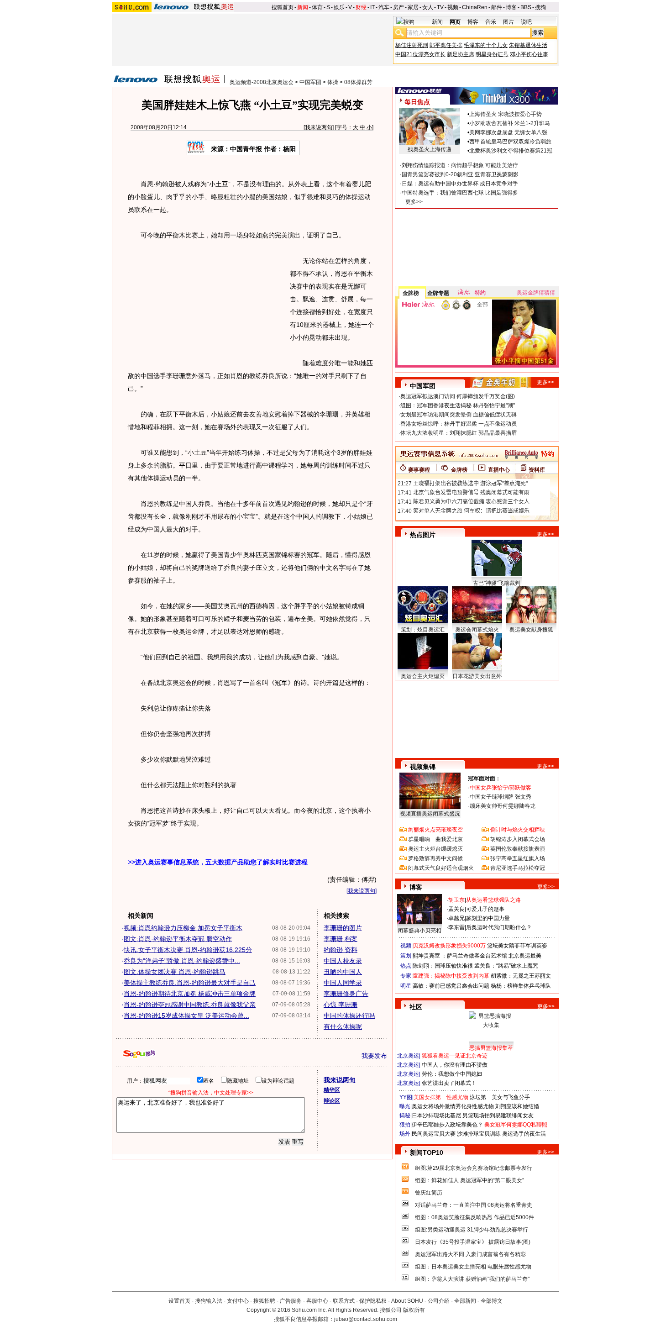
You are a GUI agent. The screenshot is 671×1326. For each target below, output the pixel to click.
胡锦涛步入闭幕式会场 (517, 839)
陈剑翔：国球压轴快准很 (443, 966)
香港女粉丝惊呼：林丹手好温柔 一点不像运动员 (458, 424)
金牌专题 (438, 293)
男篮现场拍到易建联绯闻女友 (498, 1115)
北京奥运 (408, 1055)
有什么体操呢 (343, 1026)
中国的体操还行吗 (349, 1015)
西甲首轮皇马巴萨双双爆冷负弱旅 (510, 141)
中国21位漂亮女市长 (420, 54)
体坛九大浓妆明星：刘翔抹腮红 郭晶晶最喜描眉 (458, 433)
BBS (525, 7)
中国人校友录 (343, 960)
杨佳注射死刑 (411, 45)
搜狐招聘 (264, 1301)
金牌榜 (411, 293)
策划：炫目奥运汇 (423, 629)
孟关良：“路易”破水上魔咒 (506, 966)
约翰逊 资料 (340, 949)
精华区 (332, 1090)
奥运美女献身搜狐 (531, 629)
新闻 (302, 7)
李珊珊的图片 (343, 927)
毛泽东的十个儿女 (486, 45)
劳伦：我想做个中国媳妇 (452, 1074)
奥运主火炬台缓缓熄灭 (435, 849)
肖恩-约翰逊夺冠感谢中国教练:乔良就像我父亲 (190, 1004)
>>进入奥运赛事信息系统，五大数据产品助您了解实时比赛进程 (218, 862)
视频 (452, 7)
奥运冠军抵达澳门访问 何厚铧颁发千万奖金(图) (457, 396)
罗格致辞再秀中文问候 (435, 858)
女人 (427, 7)
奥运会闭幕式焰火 (477, 629)
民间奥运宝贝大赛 (434, 1134)
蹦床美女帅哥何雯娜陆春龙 (502, 806)
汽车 (383, 7)
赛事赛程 (419, 470)
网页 (455, 22)
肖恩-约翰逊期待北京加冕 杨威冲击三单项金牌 (190, 993)
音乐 (490, 22)
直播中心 (499, 470)
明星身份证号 (492, 54)
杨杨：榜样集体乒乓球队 (521, 986)
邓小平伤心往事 (529, 54)
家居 (413, 7)
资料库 (537, 470)
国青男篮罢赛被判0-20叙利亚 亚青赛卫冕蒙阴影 (460, 174)
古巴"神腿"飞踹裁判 (496, 583)
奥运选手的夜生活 (524, 1134)
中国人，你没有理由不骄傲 (455, 1065)
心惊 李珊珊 (340, 1004)
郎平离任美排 (446, 45)
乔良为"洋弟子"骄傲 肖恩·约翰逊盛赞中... (182, 960)
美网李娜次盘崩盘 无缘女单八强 (508, 132)
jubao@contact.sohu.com (365, 1319)
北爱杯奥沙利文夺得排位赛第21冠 (510, 150)
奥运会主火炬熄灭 (423, 676)
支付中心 (238, 1301)
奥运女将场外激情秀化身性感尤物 (453, 1106)
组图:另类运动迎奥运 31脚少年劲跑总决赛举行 (471, 1229)
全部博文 (492, 1301)
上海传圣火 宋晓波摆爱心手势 (505, 114)
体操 (332, 82)
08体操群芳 (358, 82)
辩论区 (332, 1101)
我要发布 (374, 1055)
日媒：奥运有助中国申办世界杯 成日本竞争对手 (460, 183)
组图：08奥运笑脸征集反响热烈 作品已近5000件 (474, 1217)
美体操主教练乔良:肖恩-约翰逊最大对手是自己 (190, 982)
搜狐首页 (283, 7)
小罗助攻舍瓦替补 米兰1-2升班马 (509, 123)
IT (372, 7)
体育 (317, 7)
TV (440, 7)
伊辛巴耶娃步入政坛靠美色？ (447, 1124)
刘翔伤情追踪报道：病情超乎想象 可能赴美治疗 (460, 165)
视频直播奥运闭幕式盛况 (430, 813)
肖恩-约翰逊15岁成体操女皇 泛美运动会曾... (186, 1015)
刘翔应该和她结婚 (517, 1106)
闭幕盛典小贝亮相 (419, 930)
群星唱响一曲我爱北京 (435, 839)
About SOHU (407, 1301)
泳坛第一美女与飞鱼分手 (500, 1097)
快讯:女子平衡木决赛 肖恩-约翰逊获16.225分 (188, 949)
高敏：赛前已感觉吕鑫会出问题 (451, 986)
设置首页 (179, 1301)
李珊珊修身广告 (346, 993)
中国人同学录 (343, 982)
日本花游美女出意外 (477, 676)
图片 (508, 22)
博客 (511, 7)
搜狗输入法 (208, 1301)
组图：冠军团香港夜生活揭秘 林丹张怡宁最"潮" (457, 405)
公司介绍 (439, 1301)
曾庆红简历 (428, 1192)
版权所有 (414, 1310)
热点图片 (422, 534)
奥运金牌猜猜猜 (536, 292)
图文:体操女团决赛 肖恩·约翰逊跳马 (174, 971)
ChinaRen (475, 7)
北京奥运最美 (524, 955)
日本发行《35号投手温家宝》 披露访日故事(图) (472, 1242)
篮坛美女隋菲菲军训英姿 (517, 945)
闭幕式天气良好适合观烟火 (441, 868)
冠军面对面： (484, 778)
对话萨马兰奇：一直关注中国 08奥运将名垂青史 (473, 1205)
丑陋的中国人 (343, 971)
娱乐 (339, 7)
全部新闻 (465, 1301)
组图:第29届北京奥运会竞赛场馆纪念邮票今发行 (473, 1168)
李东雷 (456, 927)
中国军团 (310, 82)
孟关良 (456, 909)
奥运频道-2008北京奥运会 (262, 82)
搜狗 (540, 7)
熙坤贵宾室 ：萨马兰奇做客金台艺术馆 (460, 955)
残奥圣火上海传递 (429, 149)
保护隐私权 (373, 1301)
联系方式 (344, 1301)
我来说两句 (318, 127)
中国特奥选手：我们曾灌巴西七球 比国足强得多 (460, 192)
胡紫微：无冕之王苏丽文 (521, 976)
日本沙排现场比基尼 (436, 1115)
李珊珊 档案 (340, 938)
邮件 (496, 7)
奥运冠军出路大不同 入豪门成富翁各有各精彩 (470, 1254)
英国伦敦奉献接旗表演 (517, 849)
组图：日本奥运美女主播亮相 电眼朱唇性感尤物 (473, 1266)
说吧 (526, 22)
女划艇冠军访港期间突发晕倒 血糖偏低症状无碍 (458, 414)
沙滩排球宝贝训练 (479, 1134)
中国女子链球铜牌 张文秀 (500, 797)
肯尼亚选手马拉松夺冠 (517, 868)
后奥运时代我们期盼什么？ (499, 927)
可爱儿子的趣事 (485, 909)
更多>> (414, 202)
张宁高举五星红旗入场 (517, 858)
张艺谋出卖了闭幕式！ (449, 1083)
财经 (361, 7)
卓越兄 (456, 918)
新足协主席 (460, 54)
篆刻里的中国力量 (488, 918)
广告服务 (291, 1301)
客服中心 (317, 1301)
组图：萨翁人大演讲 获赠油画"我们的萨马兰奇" (472, 1279)
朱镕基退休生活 (528, 45)
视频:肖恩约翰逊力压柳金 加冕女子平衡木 (183, 927)
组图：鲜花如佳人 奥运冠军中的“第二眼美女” (469, 1180)
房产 (398, 7)
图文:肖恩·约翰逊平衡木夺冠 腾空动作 (178, 938)
